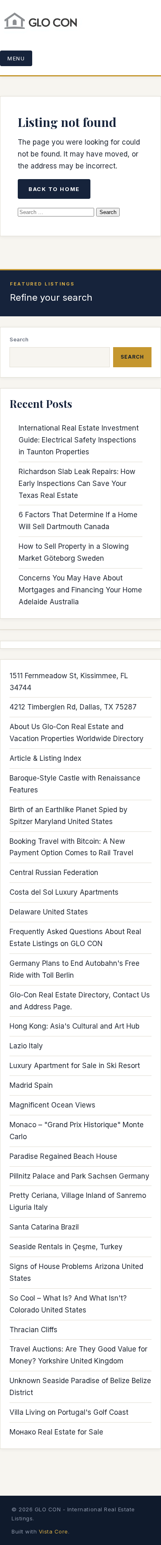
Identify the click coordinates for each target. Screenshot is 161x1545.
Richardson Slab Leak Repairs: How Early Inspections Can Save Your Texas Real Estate (77, 483)
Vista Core (53, 1531)
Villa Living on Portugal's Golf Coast (68, 1412)
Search (18, 339)
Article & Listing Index (45, 758)
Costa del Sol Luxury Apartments (63, 892)
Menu (16, 58)
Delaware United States (48, 912)
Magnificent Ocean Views (52, 1105)
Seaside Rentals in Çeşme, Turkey (66, 1247)
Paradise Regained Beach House (63, 1156)
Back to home (54, 189)
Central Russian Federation (53, 872)
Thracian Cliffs (33, 1330)
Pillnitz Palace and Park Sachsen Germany (79, 1176)
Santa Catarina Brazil (44, 1227)
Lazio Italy (26, 1046)
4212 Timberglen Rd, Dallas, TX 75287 (73, 707)
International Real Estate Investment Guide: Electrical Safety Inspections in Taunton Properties (79, 440)
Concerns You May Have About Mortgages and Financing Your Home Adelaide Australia (80, 590)
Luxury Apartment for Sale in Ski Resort (74, 1065)
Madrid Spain (31, 1085)
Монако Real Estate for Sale (56, 1432)
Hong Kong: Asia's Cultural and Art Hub (74, 1026)
